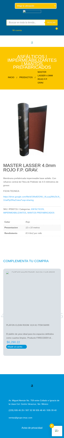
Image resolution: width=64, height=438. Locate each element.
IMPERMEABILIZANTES (32, 60)
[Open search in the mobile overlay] (32, 23)
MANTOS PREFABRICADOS (32, 65)
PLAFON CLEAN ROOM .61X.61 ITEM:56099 (27, 325)
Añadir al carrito (16, 347)
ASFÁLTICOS (31, 56)
